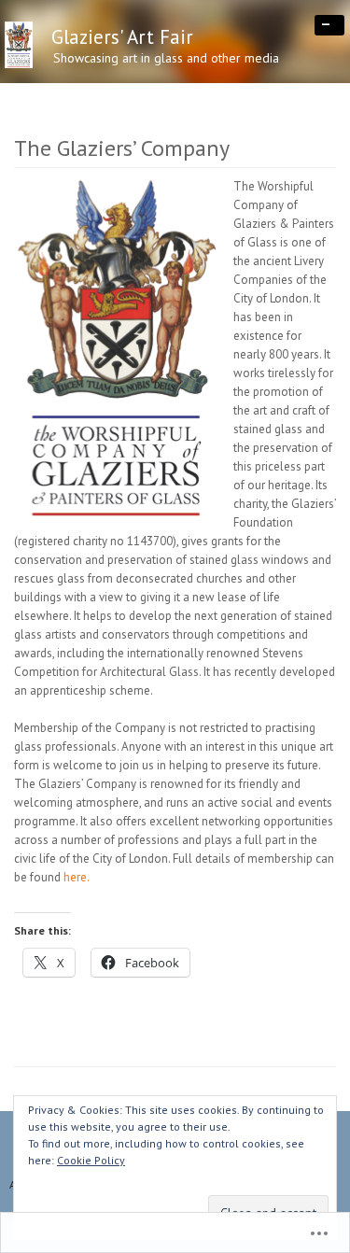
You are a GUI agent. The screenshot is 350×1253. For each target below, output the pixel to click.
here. (76, 877)
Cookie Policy (91, 1160)
